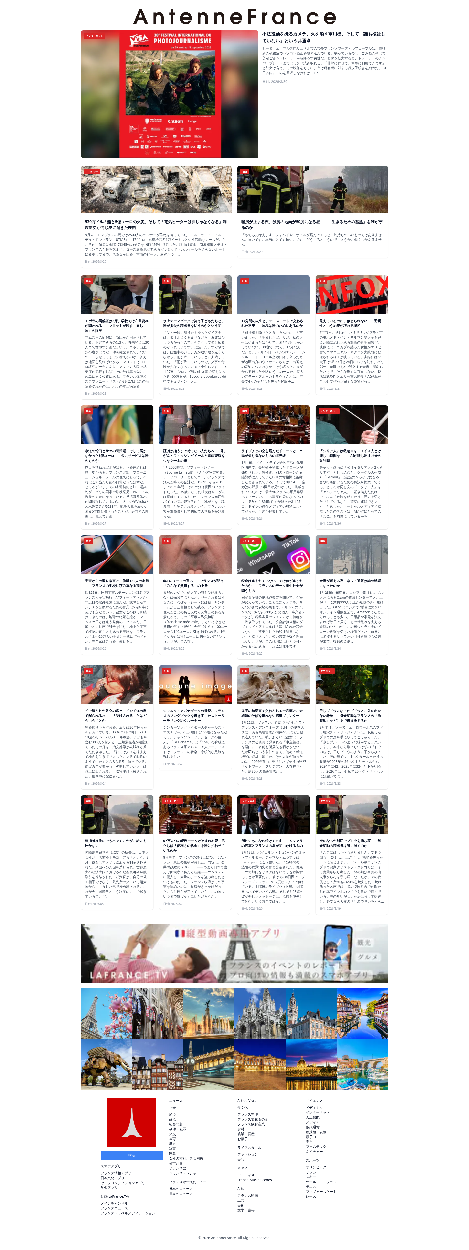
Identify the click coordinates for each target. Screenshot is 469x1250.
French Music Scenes (254, 1179)
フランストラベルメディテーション (128, 1213)
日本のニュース (181, 1188)
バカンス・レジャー (184, 1173)
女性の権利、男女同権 (186, 1158)
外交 (172, 1133)
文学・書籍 (246, 1210)
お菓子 (242, 1138)
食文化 (242, 1107)
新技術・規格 (316, 1132)
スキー (311, 1177)
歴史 (172, 1143)
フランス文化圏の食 (252, 1119)
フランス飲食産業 (251, 1124)
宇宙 (309, 1141)
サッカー (313, 1172)
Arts (240, 1188)
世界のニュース (181, 1193)
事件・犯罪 (177, 1129)
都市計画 (176, 1163)
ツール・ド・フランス (323, 1181)
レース (311, 1196)
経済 (172, 1114)
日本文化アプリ (113, 1177)
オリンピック (316, 1167)
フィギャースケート (321, 1191)
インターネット (318, 1112)
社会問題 (176, 1124)
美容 (240, 1159)
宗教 (172, 1153)
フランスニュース (114, 1208)
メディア (313, 1122)
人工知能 (313, 1117)
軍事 (172, 1148)
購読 (131, 1155)
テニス (311, 1186)
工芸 (240, 1200)
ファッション (247, 1154)
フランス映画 (247, 1195)
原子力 (311, 1136)
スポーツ (313, 1160)
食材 (240, 1129)
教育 (172, 1138)
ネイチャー (314, 1151)
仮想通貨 (313, 1127)
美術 (240, 1205)
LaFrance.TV (118, 1196)
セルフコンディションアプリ (123, 1182)
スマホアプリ (111, 1166)
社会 (172, 1107)
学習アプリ (109, 1187)
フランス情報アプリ (116, 1173)
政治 (172, 1119)
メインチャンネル (114, 1203)
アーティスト (247, 1175)
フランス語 (177, 1168)
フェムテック (316, 1146)
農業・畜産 (246, 1133)
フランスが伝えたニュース (189, 1181)
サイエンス (314, 1100)
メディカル (314, 1107)
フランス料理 (247, 1114)
